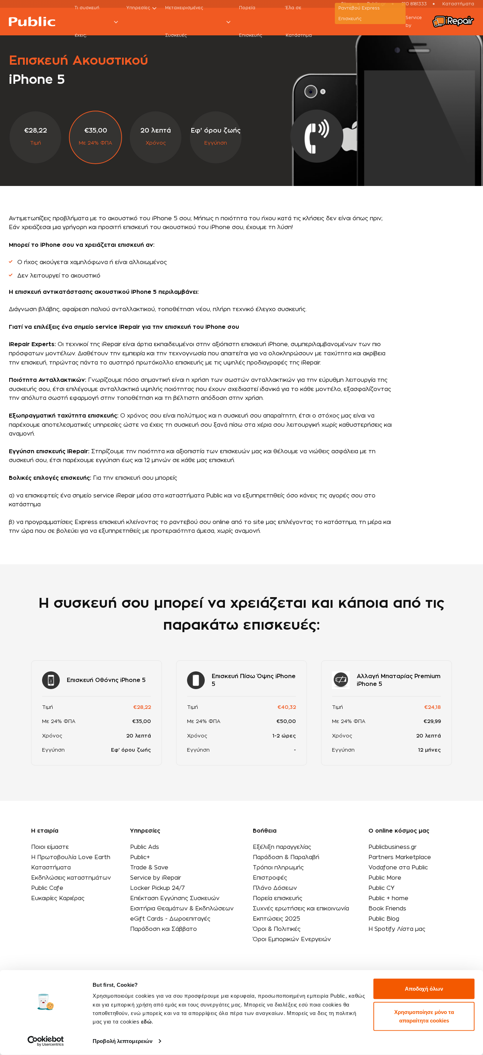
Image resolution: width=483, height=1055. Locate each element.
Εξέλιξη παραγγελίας (282, 847)
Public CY (381, 888)
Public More (384, 878)
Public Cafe (47, 888)
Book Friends (387, 908)
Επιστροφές (270, 878)
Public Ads (144, 847)
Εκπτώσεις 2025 (276, 919)
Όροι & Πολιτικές (277, 929)
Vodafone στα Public (398, 867)
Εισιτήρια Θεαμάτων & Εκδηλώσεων (182, 908)
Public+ (140, 857)
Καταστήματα (51, 867)
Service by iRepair (155, 878)
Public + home (388, 898)
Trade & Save (149, 867)
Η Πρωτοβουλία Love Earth (70, 857)
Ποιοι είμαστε (50, 847)
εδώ (146, 1022)
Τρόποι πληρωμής (278, 867)
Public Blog (383, 919)
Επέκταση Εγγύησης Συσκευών (175, 898)
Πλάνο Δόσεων (275, 888)
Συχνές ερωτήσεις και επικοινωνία (301, 908)
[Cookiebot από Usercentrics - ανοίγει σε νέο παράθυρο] (46, 1041)
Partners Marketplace (399, 857)
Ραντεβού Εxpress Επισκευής (359, 13)
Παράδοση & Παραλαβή (286, 857)
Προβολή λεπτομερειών (122, 1041)
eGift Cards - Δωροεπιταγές (170, 919)
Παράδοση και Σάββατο (163, 929)
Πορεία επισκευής (277, 898)
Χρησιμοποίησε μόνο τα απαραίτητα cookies (424, 1016)
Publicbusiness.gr (392, 847)
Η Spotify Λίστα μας (396, 929)
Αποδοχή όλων (424, 989)
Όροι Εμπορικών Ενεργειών (292, 939)
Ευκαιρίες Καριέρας (58, 898)
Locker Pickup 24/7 (157, 888)
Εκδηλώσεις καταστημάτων (71, 878)
